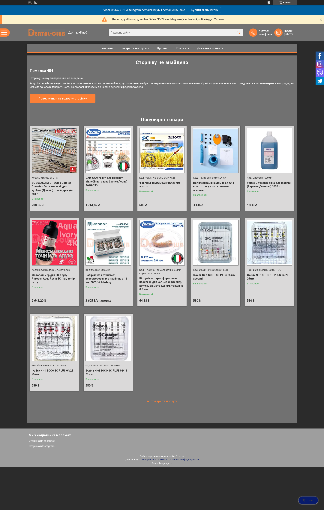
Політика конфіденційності (184, 459)
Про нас (162, 48)
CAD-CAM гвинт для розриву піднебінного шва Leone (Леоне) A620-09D (106, 181)
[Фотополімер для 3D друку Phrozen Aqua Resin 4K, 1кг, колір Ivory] (54, 242)
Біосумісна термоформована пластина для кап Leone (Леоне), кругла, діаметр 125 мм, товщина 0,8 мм (161, 284)
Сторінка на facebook (42, 440)
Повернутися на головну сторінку (62, 98)
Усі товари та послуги (162, 401)
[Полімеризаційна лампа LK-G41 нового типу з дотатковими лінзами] (215, 150)
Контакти (182, 48)
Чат (311, 500)
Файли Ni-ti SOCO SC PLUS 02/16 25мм (106, 372)
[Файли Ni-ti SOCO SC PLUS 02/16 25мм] (108, 338)
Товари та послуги (133, 48)
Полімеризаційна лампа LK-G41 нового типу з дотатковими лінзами (213, 186)
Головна (107, 48)
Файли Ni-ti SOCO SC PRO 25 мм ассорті (159, 184)
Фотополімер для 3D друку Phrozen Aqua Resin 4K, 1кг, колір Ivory (53, 279)
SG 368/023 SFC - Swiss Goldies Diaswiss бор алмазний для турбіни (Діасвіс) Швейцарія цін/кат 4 (52, 188)
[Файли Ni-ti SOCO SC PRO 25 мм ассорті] (162, 150)
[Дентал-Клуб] (46, 32)
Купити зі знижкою (204, 10)
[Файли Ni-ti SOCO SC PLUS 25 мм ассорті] (215, 242)
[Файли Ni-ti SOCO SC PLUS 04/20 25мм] (269, 242)
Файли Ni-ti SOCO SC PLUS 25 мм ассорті (214, 277)
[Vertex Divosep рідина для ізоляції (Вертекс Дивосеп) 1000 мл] (269, 150)
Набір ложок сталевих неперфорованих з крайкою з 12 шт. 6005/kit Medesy (106, 279)
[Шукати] (238, 32)
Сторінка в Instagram (42, 446)
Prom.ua (180, 456)
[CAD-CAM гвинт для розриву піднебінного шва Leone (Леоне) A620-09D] (108, 150)
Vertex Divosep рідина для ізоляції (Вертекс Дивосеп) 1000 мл (269, 184)
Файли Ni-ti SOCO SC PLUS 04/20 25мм (267, 277)
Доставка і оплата (210, 48)
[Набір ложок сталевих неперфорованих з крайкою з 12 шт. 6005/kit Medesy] (108, 242)
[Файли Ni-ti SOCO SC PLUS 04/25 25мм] (54, 338)
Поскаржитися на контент (154, 459)
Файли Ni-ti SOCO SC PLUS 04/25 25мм (52, 372)
